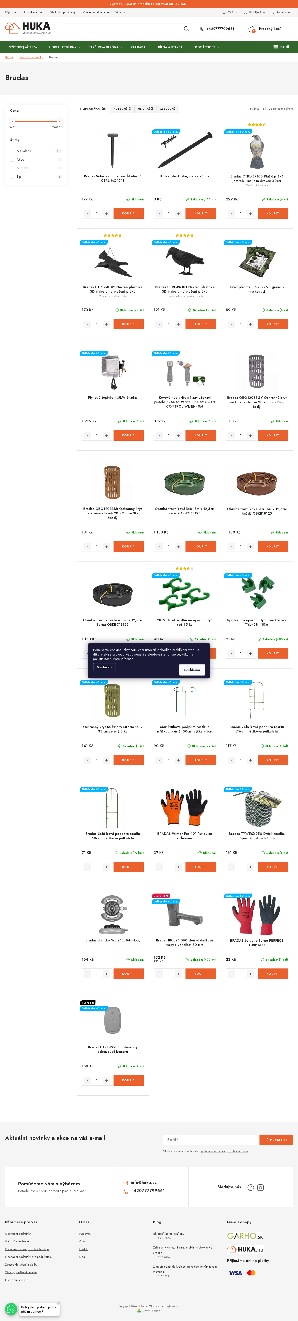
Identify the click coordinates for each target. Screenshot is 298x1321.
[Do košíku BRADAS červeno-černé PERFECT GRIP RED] (273, 973)
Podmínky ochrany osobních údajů (27, 1249)
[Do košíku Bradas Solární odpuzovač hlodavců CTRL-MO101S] (129, 213)
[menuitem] (25, 47)
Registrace (283, 12)
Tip (38, 176)
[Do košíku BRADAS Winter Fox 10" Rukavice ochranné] (200, 867)
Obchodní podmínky (62, 12)
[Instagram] (260, 1187)
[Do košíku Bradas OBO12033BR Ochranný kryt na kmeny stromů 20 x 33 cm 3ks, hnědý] (129, 546)
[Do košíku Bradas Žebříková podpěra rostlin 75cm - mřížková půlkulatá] (273, 760)
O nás (83, 1241)
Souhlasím (192, 670)
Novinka (38, 168)
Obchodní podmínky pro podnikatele (28, 1257)
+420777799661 (219, 29)
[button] (11, 1309)
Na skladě (38, 151)
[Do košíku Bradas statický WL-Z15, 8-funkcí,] (129, 973)
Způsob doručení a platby (21, 1265)
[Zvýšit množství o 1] (106, 213)
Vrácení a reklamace (96, 12)
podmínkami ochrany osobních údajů (224, 1151)
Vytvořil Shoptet (152, 1310)
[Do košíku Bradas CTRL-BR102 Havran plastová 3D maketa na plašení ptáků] (129, 324)
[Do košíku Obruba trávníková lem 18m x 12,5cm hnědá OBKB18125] (273, 546)
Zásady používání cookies (21, 1272)
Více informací (123, 658)
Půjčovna (11, 12)
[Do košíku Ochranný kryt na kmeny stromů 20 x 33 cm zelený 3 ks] (129, 760)
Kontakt (83, 1249)
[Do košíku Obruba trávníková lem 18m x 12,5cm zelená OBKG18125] (200, 546)
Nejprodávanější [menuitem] (93, 109)
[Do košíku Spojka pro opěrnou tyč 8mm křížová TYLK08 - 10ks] (273, 653)
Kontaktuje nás (33, 12)
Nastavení (104, 667)
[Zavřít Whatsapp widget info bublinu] (58, 1303)
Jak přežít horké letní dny (168, 1234)
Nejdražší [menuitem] (145, 109)
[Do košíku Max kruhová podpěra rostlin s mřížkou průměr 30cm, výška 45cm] (200, 760)
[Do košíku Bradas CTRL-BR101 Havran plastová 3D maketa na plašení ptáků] (200, 324)
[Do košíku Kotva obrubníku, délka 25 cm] (200, 213)
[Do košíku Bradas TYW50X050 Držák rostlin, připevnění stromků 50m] (273, 867)
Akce (38, 159)
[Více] (281, 47)
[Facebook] (251, 1187)
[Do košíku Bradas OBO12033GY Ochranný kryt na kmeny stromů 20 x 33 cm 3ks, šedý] (273, 435)
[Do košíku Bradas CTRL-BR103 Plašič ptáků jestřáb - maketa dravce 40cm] (273, 213)
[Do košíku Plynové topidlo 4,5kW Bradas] (129, 435)
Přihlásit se (276, 1140)
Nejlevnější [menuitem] (122, 109)
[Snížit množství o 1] (87, 213)
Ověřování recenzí (17, 1280)
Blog (82, 1257)
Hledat (186, 29)
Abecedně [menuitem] (168, 109)
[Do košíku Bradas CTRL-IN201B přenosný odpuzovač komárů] (129, 1080)
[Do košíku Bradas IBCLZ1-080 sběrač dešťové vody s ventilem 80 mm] (200, 973)
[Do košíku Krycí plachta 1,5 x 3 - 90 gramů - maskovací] (273, 324)
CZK (230, 12)
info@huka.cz (144, 1183)
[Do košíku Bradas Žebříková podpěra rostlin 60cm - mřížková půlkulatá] (129, 867)
